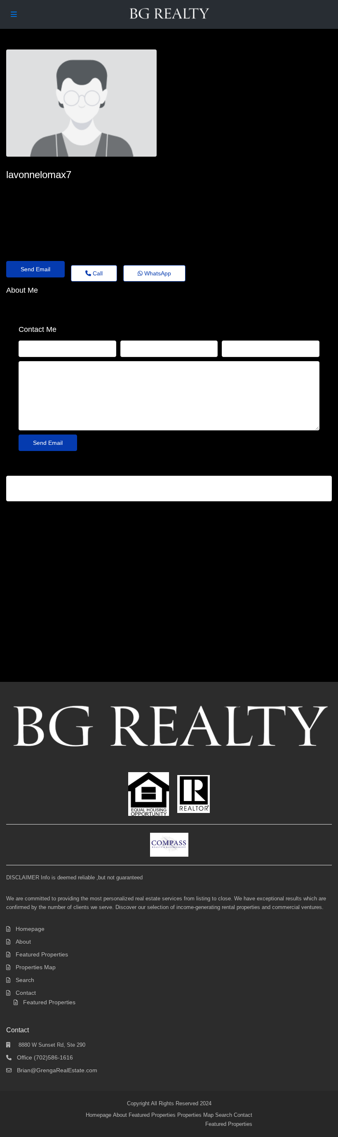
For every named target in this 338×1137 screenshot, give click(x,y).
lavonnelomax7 (38, 174)
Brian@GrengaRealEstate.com (57, 1070)
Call (97, 273)
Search (25, 980)
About (23, 941)
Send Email (35, 269)
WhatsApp (157, 273)
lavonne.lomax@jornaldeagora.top (61, 189)
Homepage (30, 929)
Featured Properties (42, 954)
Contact (26, 992)
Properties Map (36, 967)
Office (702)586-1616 (45, 1057)
